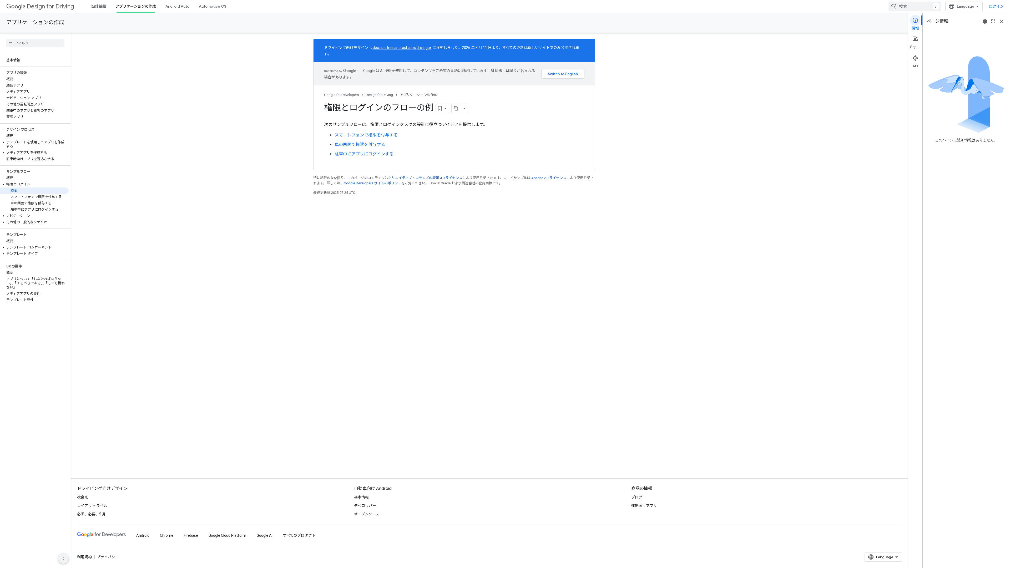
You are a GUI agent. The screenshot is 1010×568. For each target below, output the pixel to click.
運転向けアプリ (644, 506)
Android (142, 535)
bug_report (985, 21)
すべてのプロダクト (299, 535)
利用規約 (84, 557)
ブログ (636, 497)
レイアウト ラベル (92, 506)
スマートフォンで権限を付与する (366, 135)
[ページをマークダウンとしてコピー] (456, 108)
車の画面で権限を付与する (360, 144)
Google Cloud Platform (227, 535)
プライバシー (108, 557)
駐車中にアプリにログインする (364, 153)
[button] (34, 144)
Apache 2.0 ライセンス (548, 178)
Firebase (191, 535)
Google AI (264, 535)
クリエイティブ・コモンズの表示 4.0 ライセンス (425, 178)
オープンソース (366, 514)
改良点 (82, 497)
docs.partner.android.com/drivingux (402, 47)
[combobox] (914, 6)
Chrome (166, 535)
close (1001, 21)
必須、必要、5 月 (91, 514)
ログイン (996, 6)
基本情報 (361, 497)
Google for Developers (341, 95)
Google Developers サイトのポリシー (372, 183)
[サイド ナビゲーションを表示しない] (63, 558)
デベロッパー (365, 506)
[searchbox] (35, 43)
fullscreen (993, 21)
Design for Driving (50, 6)
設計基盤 (98, 6)
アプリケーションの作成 (135, 6)
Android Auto (177, 6)
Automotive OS (212, 6)
